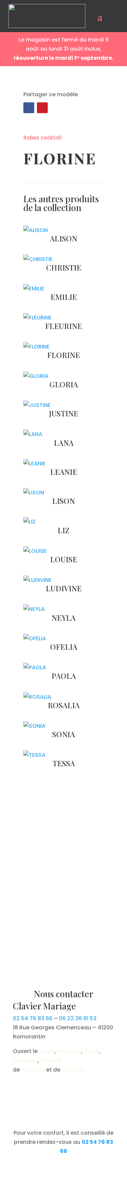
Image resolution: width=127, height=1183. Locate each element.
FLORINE (63, 355)
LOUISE (63, 559)
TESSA (63, 763)
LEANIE (63, 472)
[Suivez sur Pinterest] (42, 107)
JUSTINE (63, 413)
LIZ (63, 530)
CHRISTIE (63, 267)
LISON (63, 501)
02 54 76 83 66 (32, 1018)
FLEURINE (63, 326)
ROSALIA (64, 705)
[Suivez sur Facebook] (28, 107)
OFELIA (63, 647)
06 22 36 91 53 (78, 1018)
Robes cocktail (42, 137)
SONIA (63, 734)
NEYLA (63, 618)
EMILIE (63, 297)
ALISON (63, 238)
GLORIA (63, 384)
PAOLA (63, 676)
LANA (63, 443)
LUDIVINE (64, 588)
